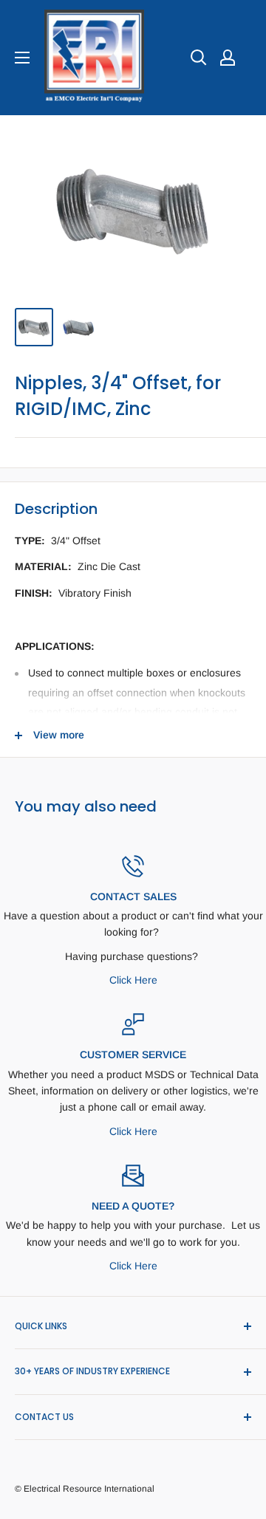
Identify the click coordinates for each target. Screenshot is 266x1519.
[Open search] (199, 57)
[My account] (227, 57)
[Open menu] (22, 58)
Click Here (133, 980)
